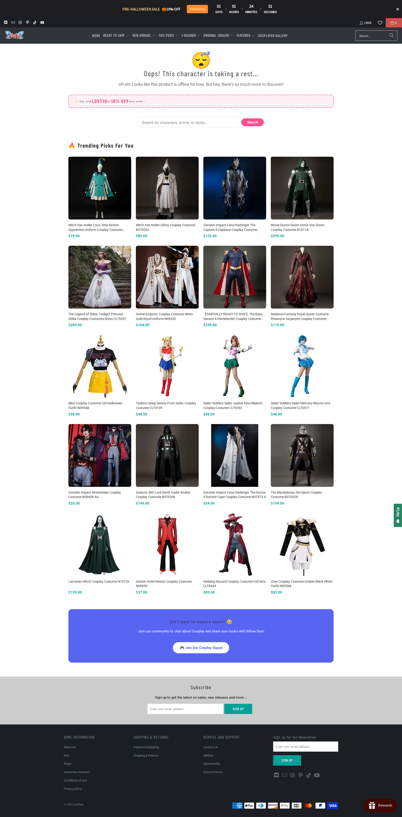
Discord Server (213, 772)
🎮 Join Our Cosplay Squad (201, 648)
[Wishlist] (380, 22)
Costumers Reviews (77, 772)
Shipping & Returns (146, 755)
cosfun (78, 804)
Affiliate (208, 755)
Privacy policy (73, 788)
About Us (70, 747)
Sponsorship (211, 763)
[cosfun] (14, 35)
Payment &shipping (146, 747)
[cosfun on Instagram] (20, 23)
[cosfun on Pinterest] (27, 23)
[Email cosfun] (13, 23)
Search (252, 122)
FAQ (66, 755)
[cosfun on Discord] (5, 23)
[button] (116, 35)
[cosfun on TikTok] (35, 23)
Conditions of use (75, 780)
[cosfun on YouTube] (42, 23)
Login (368, 23)
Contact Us (210, 747)
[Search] (391, 35)
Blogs (67, 763)
